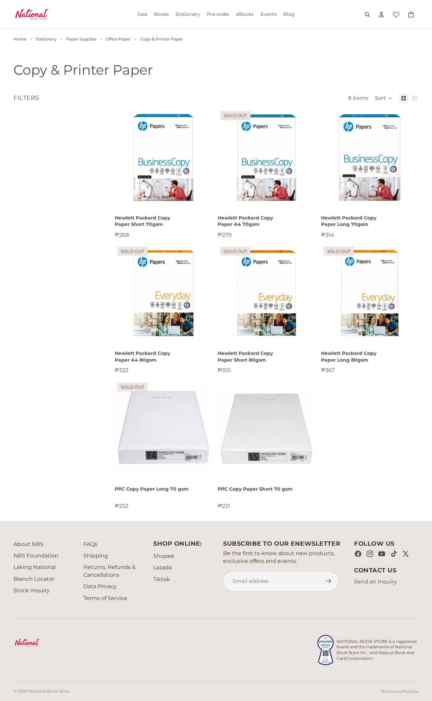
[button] (383, 98)
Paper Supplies (81, 39)
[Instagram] (370, 554)
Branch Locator (34, 579)
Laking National (35, 567)
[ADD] (202, 196)
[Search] (367, 14)
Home (20, 39)
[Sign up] (328, 581)
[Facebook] (358, 554)
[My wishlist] (396, 13)
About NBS (29, 544)
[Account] (381, 14)
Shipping (95, 555)
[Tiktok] (394, 554)
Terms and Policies (399, 691)
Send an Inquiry (375, 581)
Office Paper (118, 39)
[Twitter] (406, 554)
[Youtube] (382, 554)
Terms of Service (105, 598)
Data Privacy (100, 586)
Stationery (46, 39)
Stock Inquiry (32, 590)
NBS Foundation (36, 555)
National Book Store (49, 691)
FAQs (90, 544)
